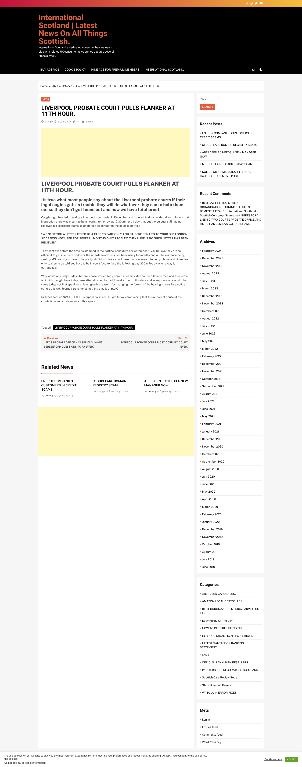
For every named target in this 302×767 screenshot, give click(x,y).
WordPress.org (211, 742)
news (46, 99)
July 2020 (208, 476)
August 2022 (210, 318)
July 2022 (208, 326)
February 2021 (211, 424)
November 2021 (212, 371)
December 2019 (212, 529)
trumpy (49, 121)
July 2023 (208, 281)
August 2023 (210, 273)
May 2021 (208, 416)
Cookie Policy (75, 69)
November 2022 (212, 303)
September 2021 (213, 386)
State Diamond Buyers (216, 685)
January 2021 (210, 431)
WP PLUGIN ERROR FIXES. (219, 692)
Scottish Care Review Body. (220, 677)
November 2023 (212, 266)
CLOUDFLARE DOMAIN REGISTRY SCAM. (229, 145)
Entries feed (210, 727)
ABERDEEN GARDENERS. (219, 593)
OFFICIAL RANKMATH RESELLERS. (225, 662)
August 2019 (210, 552)
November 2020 (212, 446)
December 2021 (212, 363)
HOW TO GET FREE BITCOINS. (222, 628)
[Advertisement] (115, 152)
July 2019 (208, 559)
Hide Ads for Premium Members (115, 69)
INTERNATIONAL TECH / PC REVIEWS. (227, 635)
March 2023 (210, 288)
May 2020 (208, 491)
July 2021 (208, 401)
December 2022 (212, 296)
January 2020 (211, 522)
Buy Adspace (49, 69)
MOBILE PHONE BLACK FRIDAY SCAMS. (228, 164)
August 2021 (210, 393)
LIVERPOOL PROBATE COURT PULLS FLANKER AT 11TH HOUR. (94, 328)
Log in (206, 719)
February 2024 (212, 250)
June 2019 (208, 567)
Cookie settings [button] (273, 759)
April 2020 (209, 499)
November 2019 (212, 537)
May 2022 (208, 341)
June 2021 (208, 408)
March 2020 (210, 506)
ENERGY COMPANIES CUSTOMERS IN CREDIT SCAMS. (59, 385)
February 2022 (212, 356)
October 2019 (211, 544)
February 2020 (212, 514)
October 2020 (211, 454)
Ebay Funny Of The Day (217, 620)
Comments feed (212, 734)
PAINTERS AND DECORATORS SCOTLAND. (230, 670)
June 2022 (208, 333)
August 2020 (210, 469)
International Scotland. (164, 69)
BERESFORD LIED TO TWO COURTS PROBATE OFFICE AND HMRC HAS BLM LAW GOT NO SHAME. (230, 220)
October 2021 (211, 378)
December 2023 (212, 258)
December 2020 (212, 439)
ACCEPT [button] (291, 759)
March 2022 (210, 348)
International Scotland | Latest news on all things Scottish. (73, 29)
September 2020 (213, 461)
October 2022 (211, 311)
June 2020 (208, 484)
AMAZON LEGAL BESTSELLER (222, 601)
